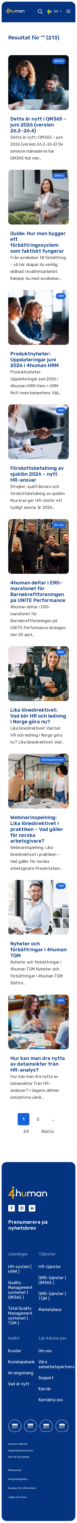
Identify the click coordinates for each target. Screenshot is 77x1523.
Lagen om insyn (17, 1497)
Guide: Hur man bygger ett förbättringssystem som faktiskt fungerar (38, 242)
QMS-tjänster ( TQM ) (52, 1296)
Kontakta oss (50, 1399)
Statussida (14, 1470)
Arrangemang (20, 1372)
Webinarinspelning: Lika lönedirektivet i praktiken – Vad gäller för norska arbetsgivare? (36, 829)
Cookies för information (22, 1488)
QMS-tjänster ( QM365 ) (52, 1280)
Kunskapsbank (21, 1361)
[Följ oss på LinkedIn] (32, 1208)
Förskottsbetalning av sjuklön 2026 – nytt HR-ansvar (37, 474)
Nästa (47, 1131)
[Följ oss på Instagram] (21, 1208)
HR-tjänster (49, 1266)
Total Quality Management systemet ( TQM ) (20, 1315)
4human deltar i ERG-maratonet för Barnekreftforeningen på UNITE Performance (37, 591)
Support (46, 1377)
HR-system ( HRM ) (20, 1269)
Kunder (15, 1350)
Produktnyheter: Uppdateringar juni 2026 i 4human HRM (34, 359)
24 (26, 1131)
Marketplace (50, 1309)
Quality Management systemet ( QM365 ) (20, 1290)
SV (56, 11)
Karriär (44, 1388)
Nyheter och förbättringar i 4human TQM (38, 949)
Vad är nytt (18, 1383)
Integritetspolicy (18, 1479)
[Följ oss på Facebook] (11, 1208)
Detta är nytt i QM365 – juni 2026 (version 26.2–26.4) (38, 125)
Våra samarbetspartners (56, 1364)
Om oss (45, 1350)
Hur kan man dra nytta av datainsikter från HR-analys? (37, 1064)
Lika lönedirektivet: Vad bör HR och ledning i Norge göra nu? (38, 716)
